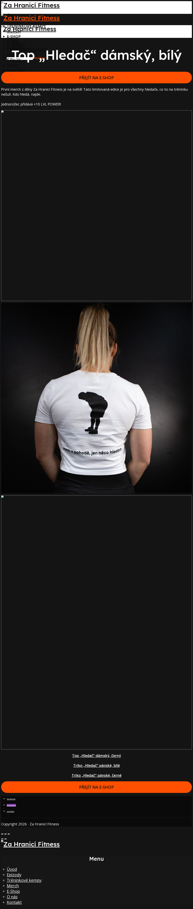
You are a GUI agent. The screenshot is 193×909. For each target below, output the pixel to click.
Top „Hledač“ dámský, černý (96, 755)
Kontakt (16, 70)
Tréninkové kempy (24, 880)
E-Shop (13, 891)
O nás (13, 65)
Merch (13, 885)
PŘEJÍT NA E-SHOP (96, 77)
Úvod (12, 39)
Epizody (15, 44)
